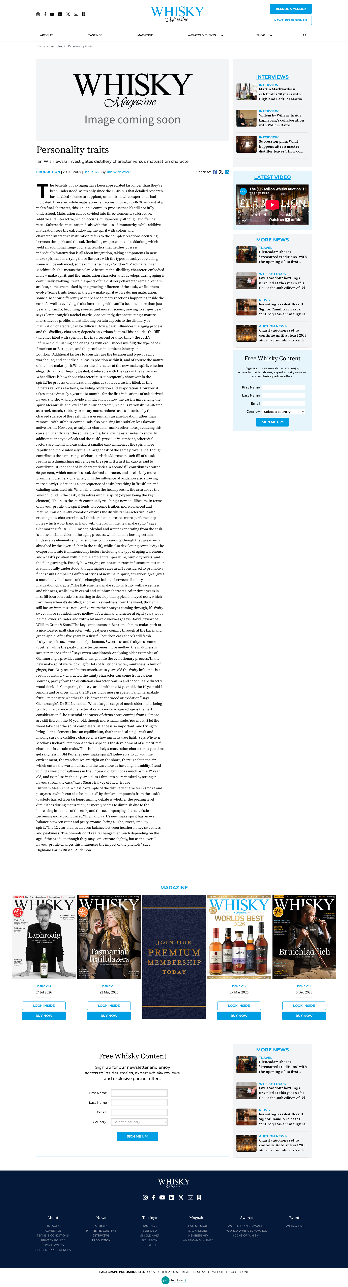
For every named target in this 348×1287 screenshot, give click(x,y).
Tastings (95, 35)
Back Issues (198, 1230)
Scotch (150, 1245)
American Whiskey (198, 1240)
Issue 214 (44, 986)
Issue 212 (239, 986)
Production (49, 172)
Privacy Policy (53, 1240)
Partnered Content (101, 1230)
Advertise (53, 1230)
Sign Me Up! (272, 422)
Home (40, 46)
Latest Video (272, 177)
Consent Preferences (53, 1250)
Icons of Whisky (246, 1235)
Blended (149, 1230)
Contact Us (53, 1226)
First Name (251, 387)
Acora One (240, 1272)
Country (253, 411)
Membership (198, 1235)
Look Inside (44, 1006)
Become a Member (291, 9)
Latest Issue (198, 1226)
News (264, 300)
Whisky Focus (272, 274)
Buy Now (43, 1016)
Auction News (273, 326)
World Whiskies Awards (246, 1230)
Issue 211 (304, 986)
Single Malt (149, 1235)
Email (255, 403)
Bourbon (149, 1240)
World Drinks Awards (246, 1226)
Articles (47, 35)
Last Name (251, 395)
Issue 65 (92, 172)
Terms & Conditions (53, 1235)
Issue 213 (109, 986)
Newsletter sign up (290, 20)
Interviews (101, 1235)
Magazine (145, 35)
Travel (265, 247)
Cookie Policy (52, 1245)
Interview (269, 85)
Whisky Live (295, 1226)
